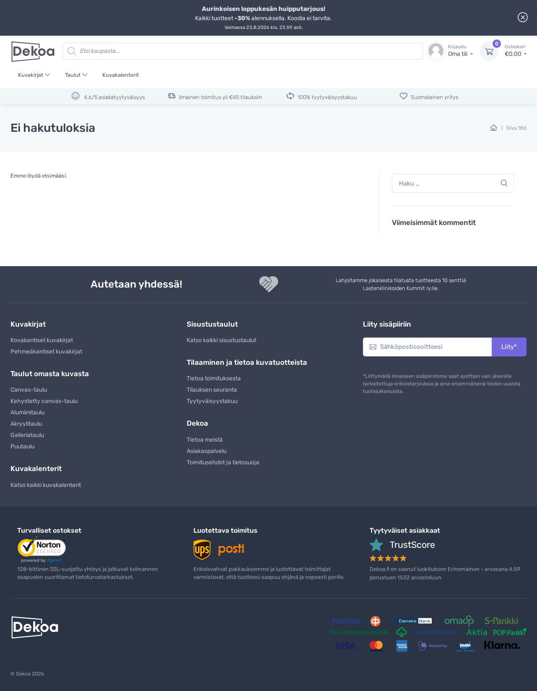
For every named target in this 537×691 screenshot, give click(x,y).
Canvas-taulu (28, 389)
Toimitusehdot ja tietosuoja (223, 462)
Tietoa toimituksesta (214, 378)
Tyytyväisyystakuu (212, 401)
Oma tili (458, 51)
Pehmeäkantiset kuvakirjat (46, 351)
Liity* (509, 347)
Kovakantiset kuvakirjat (41, 340)
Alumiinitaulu (27, 412)
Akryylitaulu (26, 423)
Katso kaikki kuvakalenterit (45, 485)
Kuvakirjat (30, 75)
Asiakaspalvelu (207, 451)
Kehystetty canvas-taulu (44, 401)
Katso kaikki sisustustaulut (221, 340)
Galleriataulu (27, 435)
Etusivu (494, 128)
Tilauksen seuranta (212, 389)
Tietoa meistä (205, 439)
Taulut (73, 75)
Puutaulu (22, 446)
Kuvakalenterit (120, 75)
